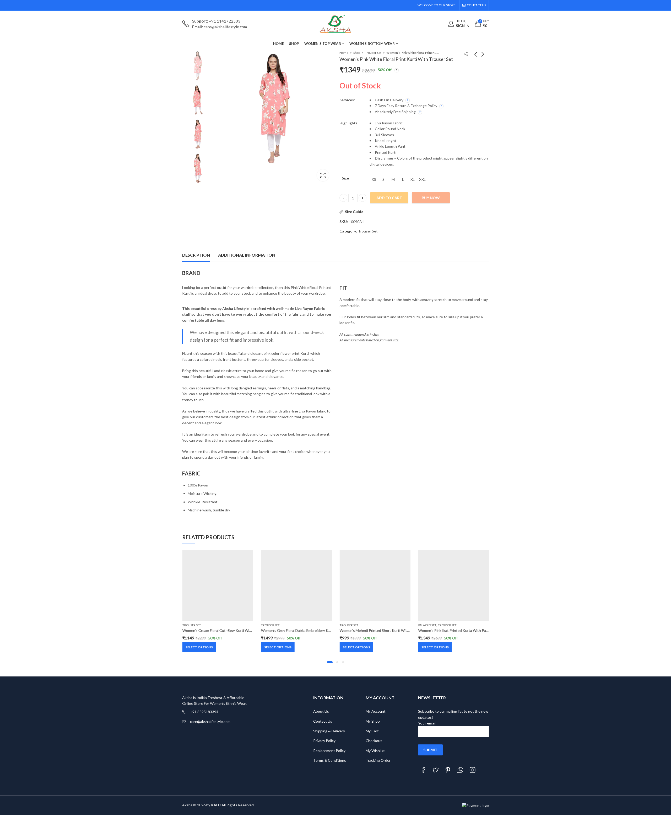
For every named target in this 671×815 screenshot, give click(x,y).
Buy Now (431, 197)
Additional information (246, 254)
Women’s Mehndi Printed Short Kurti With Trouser (381, 630)
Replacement (324, 750)
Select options (199, 647)
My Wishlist (375, 750)
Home (343, 53)
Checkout (374, 740)
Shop (356, 53)
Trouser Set (373, 53)
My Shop (373, 721)
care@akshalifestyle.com (210, 721)
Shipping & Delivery (329, 731)
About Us (321, 711)
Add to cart (389, 197)
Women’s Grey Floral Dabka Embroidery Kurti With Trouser (309, 630)
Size (345, 178)
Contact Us (322, 721)
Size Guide (354, 211)
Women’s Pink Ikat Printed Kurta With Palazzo (456, 630)
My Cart (372, 731)
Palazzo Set (427, 625)
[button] (329, 662)
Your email (427, 723)
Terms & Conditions (329, 760)
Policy (340, 750)
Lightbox (323, 175)
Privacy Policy (324, 740)
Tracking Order (378, 760)
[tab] (196, 255)
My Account (376, 711)
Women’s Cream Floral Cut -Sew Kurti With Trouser (224, 630)
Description (196, 254)
